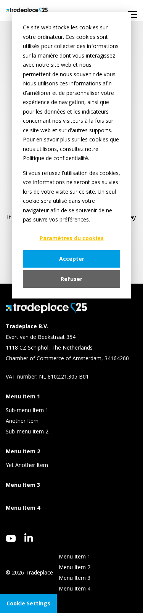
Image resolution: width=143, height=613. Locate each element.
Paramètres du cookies (72, 238)
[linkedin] (29, 537)
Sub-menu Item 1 (27, 410)
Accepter (71, 258)
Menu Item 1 (74, 556)
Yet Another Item (27, 465)
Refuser (71, 278)
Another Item (22, 420)
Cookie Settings (28, 603)
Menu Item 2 (74, 567)
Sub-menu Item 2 (27, 431)
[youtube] (11, 538)
